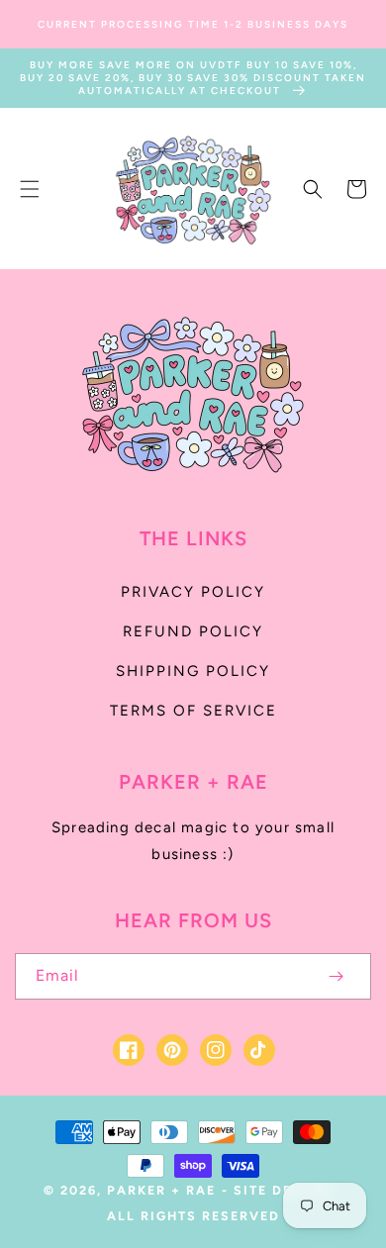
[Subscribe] (335, 976)
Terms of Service (193, 711)
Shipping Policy (193, 671)
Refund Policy (193, 631)
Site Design (282, 1190)
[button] (29, 189)
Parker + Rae (161, 1190)
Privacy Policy (193, 592)
